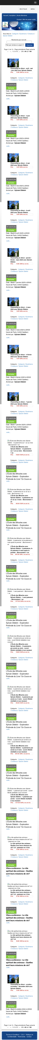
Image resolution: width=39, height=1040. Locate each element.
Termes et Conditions (13, 1035)
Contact (19, 19)
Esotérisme (23, 34)
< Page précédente (19, 49)
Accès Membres (22, 15)
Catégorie (15, 34)
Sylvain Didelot (7, 36)
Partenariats (21, 1037)
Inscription (12, 15)
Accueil (5, 15)
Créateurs (31, 34)
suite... (8, 99)
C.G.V (22, 1035)
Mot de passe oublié (29, 19)
